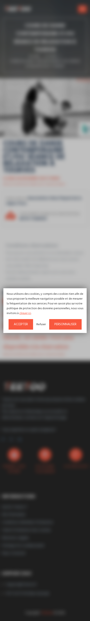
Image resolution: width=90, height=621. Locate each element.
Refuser (41, 324)
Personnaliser (65, 324)
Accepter (21, 324)
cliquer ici (25, 313)
